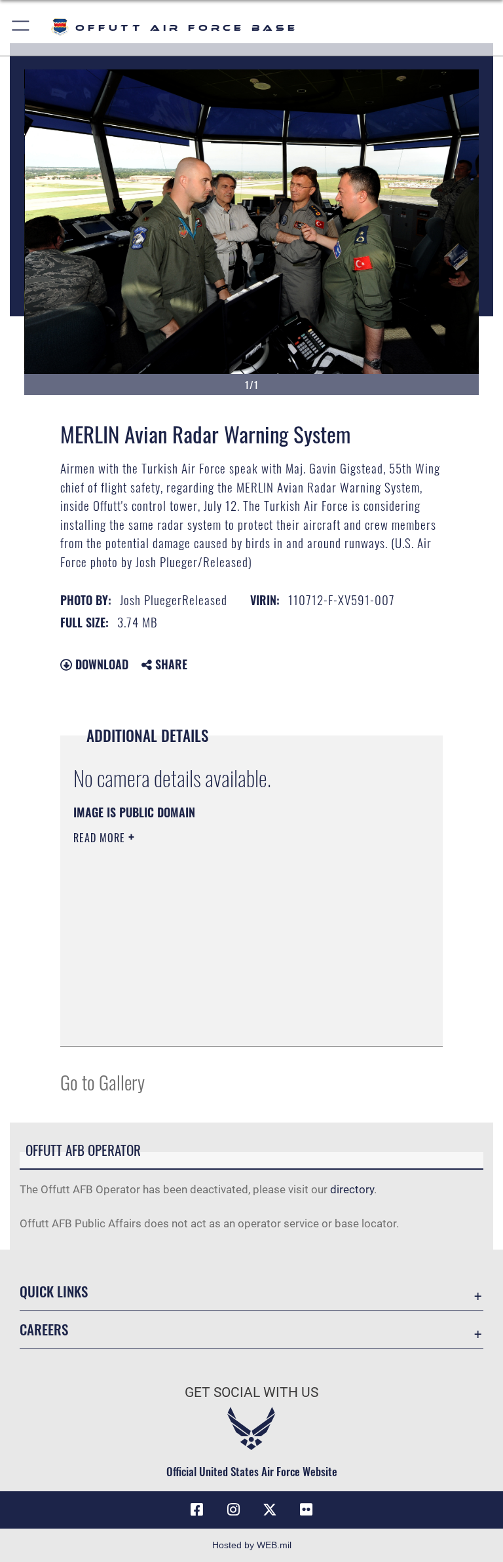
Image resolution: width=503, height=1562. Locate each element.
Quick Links (54, 1291)
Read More (100, 838)
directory (352, 1189)
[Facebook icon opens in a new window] (196, 1509)
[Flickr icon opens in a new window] (306, 1509)
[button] (21, 28)
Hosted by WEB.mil (251, 1545)
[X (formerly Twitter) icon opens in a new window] (270, 1509)
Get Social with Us (251, 1392)
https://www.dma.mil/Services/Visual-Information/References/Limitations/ (227, 939)
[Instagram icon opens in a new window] (233, 1509)
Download (100, 664)
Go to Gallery (102, 1082)
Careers (44, 1329)
